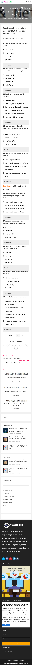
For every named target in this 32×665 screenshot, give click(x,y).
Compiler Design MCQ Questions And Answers (16, 378)
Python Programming (7, 499)
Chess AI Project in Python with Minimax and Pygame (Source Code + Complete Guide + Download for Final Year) (18, 461)
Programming (6, 493)
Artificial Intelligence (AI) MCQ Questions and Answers (16, 392)
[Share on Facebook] (8, 345)
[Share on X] (4, 345)
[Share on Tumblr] (26, 345)
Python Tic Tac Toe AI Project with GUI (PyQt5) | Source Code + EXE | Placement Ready (19, 447)
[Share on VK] (14, 348)
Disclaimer (21, 660)
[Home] (1, 18)
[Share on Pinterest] (19, 345)
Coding (4, 487)
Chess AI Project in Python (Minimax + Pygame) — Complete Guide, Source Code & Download (18, 438)
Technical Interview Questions (9, 508)
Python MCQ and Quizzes (8, 496)
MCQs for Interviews (18, 38)
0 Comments (18, 433)
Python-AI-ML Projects (8, 502)
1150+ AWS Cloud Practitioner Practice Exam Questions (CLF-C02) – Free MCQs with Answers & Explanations (18, 430)
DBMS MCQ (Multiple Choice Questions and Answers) (16, 404)
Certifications (6, 483)
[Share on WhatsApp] (15, 345)
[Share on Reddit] (17, 348)
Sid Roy (7, 38)
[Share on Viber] (22, 345)
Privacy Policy (15, 660)
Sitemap (10, 660)
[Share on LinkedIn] (12, 345)
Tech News (5, 505)
